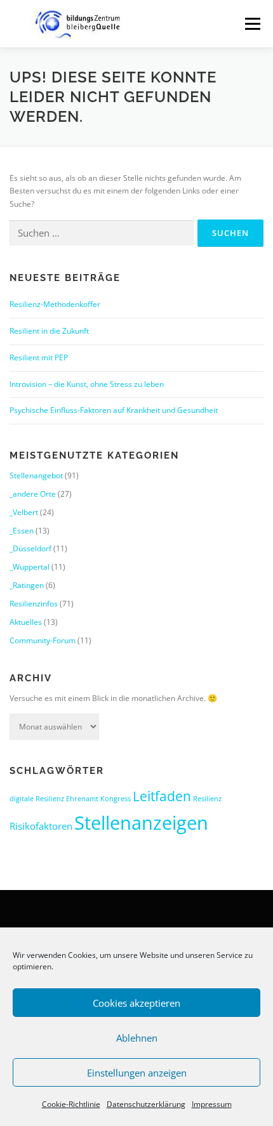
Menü (251, 23)
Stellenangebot (36, 475)
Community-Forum (43, 640)
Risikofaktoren (41, 826)
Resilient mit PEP (39, 357)
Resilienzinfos (34, 603)
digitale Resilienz (37, 798)
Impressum (212, 1104)
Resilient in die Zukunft (49, 330)
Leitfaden (162, 796)
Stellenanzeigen (141, 822)
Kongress (115, 798)
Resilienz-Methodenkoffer (55, 304)
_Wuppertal (30, 566)
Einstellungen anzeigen (137, 1072)
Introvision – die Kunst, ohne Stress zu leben (87, 384)
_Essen (22, 530)
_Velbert (24, 512)
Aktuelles (26, 622)
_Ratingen (27, 585)
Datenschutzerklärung (146, 1104)
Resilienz (207, 798)
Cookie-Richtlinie (71, 1104)
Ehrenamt (82, 798)
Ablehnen (136, 1037)
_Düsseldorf (30, 548)
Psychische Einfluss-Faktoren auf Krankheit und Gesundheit (114, 410)
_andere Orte (33, 493)
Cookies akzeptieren (136, 1003)
